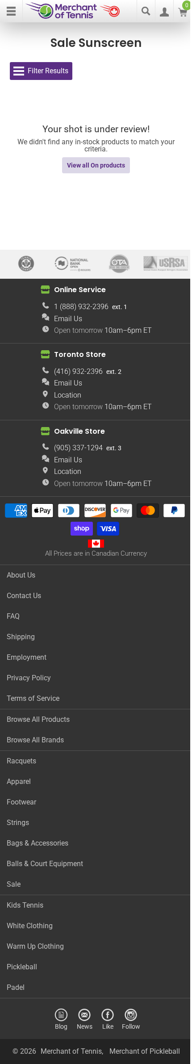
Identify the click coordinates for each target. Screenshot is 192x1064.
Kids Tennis (25, 905)
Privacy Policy (29, 678)
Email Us (68, 318)
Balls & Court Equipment (45, 863)
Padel (16, 987)
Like (107, 1026)
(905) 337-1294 (78, 448)
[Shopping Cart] (182, 14)
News (84, 1026)
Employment (26, 657)
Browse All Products (38, 719)
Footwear (21, 802)
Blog (61, 1026)
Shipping (21, 637)
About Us (21, 575)
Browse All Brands (35, 740)
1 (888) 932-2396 (81, 306)
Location (67, 395)
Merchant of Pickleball (144, 1051)
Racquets (21, 761)
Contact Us (24, 595)
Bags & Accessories (37, 843)
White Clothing (30, 926)
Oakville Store (79, 431)
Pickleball (22, 967)
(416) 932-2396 (78, 371)
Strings (18, 822)
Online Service (80, 290)
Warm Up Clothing (35, 946)
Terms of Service (33, 698)
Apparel (19, 781)
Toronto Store (80, 354)
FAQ (13, 616)
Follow (131, 1026)
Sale (14, 884)
